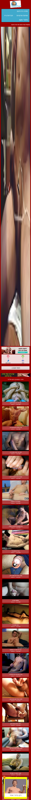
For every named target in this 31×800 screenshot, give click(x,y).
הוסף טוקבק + (15, 368)
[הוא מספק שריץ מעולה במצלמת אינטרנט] (15, 515)
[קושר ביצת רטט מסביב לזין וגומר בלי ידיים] (15, 564)
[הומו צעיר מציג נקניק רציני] (15, 441)
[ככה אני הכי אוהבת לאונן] (15, 392)
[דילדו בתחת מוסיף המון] (15, 713)
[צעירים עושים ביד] (15, 540)
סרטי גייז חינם (22, 11)
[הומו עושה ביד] (15, 614)
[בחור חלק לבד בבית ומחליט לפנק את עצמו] (15, 663)
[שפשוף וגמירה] (15, 589)
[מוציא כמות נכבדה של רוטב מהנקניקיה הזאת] (15, 737)
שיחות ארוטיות (22, 15)
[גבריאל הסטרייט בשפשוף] (15, 639)
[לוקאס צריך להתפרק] (15, 490)
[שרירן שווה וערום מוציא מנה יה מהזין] (15, 416)
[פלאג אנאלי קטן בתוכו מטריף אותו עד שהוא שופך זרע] (15, 688)
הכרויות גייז (8, 15)
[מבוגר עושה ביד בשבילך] (15, 762)
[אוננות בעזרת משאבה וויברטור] (15, 466)
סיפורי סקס (23, 20)
